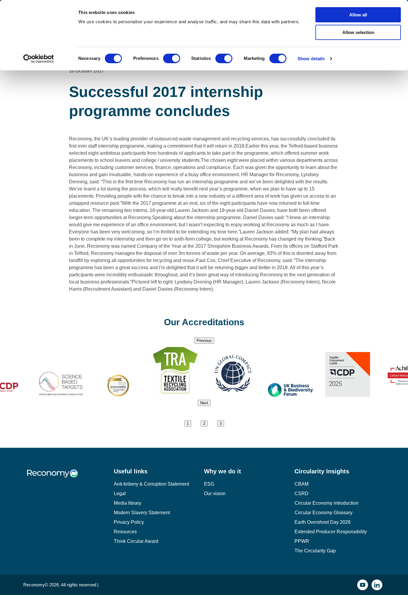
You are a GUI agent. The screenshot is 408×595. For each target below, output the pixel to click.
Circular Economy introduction (326, 503)
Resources (125, 531)
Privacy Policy (129, 522)
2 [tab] (204, 423)
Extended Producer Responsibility (331, 531)
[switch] (171, 58)
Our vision (215, 493)
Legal (120, 493)
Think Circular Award (136, 541)
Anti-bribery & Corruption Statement (151, 483)
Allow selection (358, 32)
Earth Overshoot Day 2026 (323, 522)
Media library (127, 503)
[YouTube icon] (362, 584)
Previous (204, 340)
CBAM (302, 483)
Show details (311, 58)
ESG (209, 483)
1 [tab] (188, 423)
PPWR (302, 541)
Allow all (358, 14)
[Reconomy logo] (68, 478)
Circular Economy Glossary (323, 512)
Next (204, 403)
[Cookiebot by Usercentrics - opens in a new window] (39, 58)
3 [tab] (221, 423)
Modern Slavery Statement (142, 512)
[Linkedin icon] (377, 584)
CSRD (302, 493)
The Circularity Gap (315, 550)
